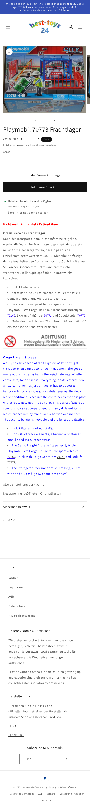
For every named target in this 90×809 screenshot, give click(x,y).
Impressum (16, 587)
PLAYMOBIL (16, 735)
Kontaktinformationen (71, 793)
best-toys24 (28, 787)
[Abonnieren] (66, 759)
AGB (11, 596)
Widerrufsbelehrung (22, 615)
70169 (11, 315)
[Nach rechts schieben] (54, 120)
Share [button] (11, 520)
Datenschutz (17, 606)
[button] (8, 26)
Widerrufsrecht (68, 787)
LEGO (12, 726)
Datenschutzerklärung (22, 793)
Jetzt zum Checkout (45, 187)
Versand (21, 145)
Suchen (13, 577)
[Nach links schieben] (35, 120)
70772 (11, 462)
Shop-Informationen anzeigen (28, 212)
